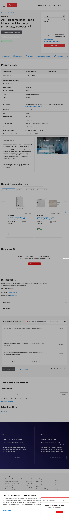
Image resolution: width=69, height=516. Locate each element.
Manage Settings (7, 510)
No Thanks (50, 512)
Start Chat (59, 512)
